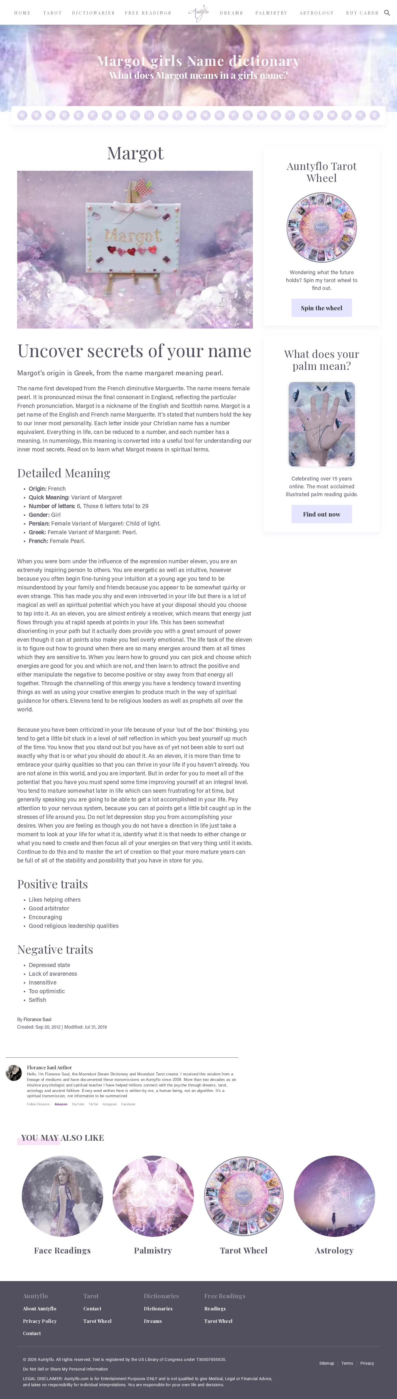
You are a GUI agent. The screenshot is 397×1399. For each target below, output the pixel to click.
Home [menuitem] (22, 13)
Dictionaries (158, 1308)
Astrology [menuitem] (317, 13)
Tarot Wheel (97, 1321)
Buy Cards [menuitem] (362, 13)
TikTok (93, 1104)
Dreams (153, 1321)
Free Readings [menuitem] (148, 13)
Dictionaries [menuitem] (93, 13)
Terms (347, 1364)
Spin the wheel (321, 308)
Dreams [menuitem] (232, 13)
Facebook (128, 1104)
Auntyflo (46, 1360)
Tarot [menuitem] (52, 13)
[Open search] (387, 13)
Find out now (321, 514)
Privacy (367, 1364)
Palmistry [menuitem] (271, 13)
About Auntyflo (39, 1308)
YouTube (78, 1104)
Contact (32, 1333)
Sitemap (326, 1364)
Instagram (110, 1104)
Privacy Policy (40, 1321)
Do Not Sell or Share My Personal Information (65, 1370)
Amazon (61, 1104)
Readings (215, 1308)
